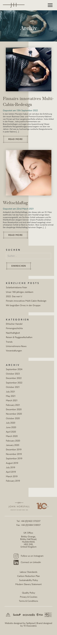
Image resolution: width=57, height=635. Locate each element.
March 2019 (11, 476)
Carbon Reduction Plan (28, 576)
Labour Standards (28, 572)
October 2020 (13, 418)
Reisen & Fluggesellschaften (19, 337)
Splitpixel (30, 623)
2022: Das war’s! (14, 296)
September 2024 (14, 369)
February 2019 (13, 481)
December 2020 (14, 409)
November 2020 (14, 414)
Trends (9, 342)
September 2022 (14, 383)
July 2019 (10, 468)
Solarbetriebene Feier (16, 288)
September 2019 (14, 459)
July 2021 (10, 392)
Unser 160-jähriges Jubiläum (19, 292)
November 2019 (14, 454)
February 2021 (13, 405)
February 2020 (13, 441)
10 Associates (30, 626)
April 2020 (11, 432)
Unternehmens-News (16, 346)
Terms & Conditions (28, 601)
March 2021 (11, 401)
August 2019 (12, 463)
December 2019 (13, 450)
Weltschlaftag (15, 203)
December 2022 (14, 378)
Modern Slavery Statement (28, 584)
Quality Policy (28, 593)
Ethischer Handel (14, 324)
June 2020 (11, 427)
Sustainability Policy (28, 580)
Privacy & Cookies (28, 597)
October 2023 (13, 374)
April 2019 (11, 472)
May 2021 (11, 396)
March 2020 (12, 436)
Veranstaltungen (14, 351)
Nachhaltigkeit (13, 333)
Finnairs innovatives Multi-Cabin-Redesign (26, 301)
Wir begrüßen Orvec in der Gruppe (23, 305)
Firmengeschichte (14, 328)
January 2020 (12, 445)
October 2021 (13, 387)
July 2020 (10, 423)
